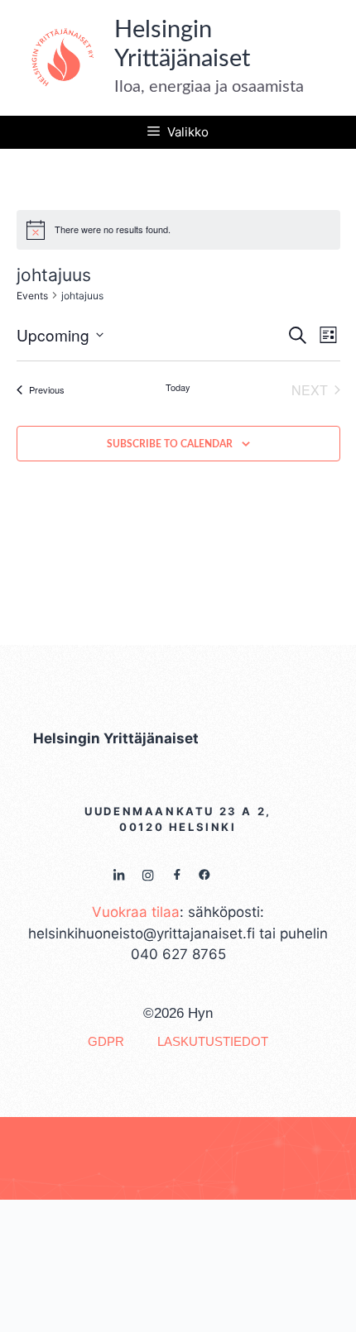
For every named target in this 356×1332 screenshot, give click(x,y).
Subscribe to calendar (170, 444)
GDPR (106, 1041)
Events (32, 295)
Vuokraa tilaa (136, 912)
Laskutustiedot (212, 1041)
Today (178, 387)
